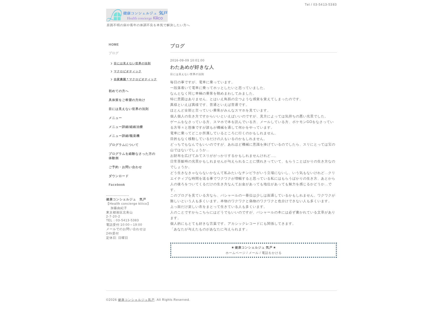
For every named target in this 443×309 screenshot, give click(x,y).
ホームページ (236, 253)
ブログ (114, 53)
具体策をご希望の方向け (127, 100)
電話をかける (272, 253)
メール (254, 253)
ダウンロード (119, 176)
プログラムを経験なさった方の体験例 (132, 156)
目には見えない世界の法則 (187, 74)
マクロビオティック (128, 71)
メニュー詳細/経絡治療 (126, 127)
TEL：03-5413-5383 (122, 220)
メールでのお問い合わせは (126, 229)
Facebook (117, 185)
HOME (114, 44)
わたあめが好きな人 (192, 67)
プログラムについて (124, 145)
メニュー (115, 118)
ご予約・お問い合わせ (125, 167)
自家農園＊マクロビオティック (135, 79)
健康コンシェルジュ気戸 (136, 300)
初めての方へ (119, 91)
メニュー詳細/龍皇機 (124, 136)
